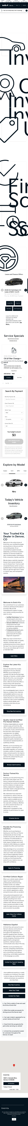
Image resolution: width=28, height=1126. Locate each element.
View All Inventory (13, 506)
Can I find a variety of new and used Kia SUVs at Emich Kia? (14, 1004)
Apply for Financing (14, 868)
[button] (14, 1065)
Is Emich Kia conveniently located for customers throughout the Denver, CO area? (13, 1033)
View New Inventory (14, 985)
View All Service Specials (13, 338)
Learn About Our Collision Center (14, 915)
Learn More (14, 656)
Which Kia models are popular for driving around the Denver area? (13, 1011)
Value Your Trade (14, 990)
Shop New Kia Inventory (14, 711)
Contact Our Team (14, 996)
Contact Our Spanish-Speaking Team (14, 963)
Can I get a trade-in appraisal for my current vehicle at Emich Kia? (14, 1018)
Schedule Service (13, 340)
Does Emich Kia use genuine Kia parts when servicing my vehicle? (13, 1025)
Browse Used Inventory (14, 765)
